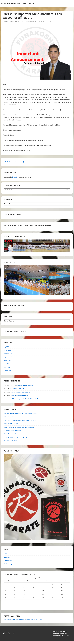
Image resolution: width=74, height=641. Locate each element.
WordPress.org (8, 564)
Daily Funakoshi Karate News (17, 388)
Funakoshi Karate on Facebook (24, 385)
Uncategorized (39, 21)
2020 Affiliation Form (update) (20, 395)
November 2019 (8, 353)
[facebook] (4, 633)
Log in (5, 553)
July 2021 (6, 347)
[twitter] (9, 633)
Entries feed (7, 557)
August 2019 (7, 360)
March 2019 (7, 367)
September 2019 (8, 357)
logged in (15, 177)
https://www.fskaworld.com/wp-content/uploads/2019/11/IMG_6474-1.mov (23, 619)
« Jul (5, 606)
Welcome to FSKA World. (10, 440)
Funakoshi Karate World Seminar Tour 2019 (15, 437)
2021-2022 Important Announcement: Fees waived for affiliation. (20, 413)
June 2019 (6, 363)
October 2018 (7, 370)
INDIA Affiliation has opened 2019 (21, 392)
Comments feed (8, 560)
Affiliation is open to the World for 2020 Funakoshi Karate (27, 399)
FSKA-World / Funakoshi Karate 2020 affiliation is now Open (19, 420)
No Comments (52, 21)
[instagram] (14, 633)
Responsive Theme (64, 635)
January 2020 (7, 350)
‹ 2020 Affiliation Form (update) (14, 162)
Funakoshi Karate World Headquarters (17, 3)
